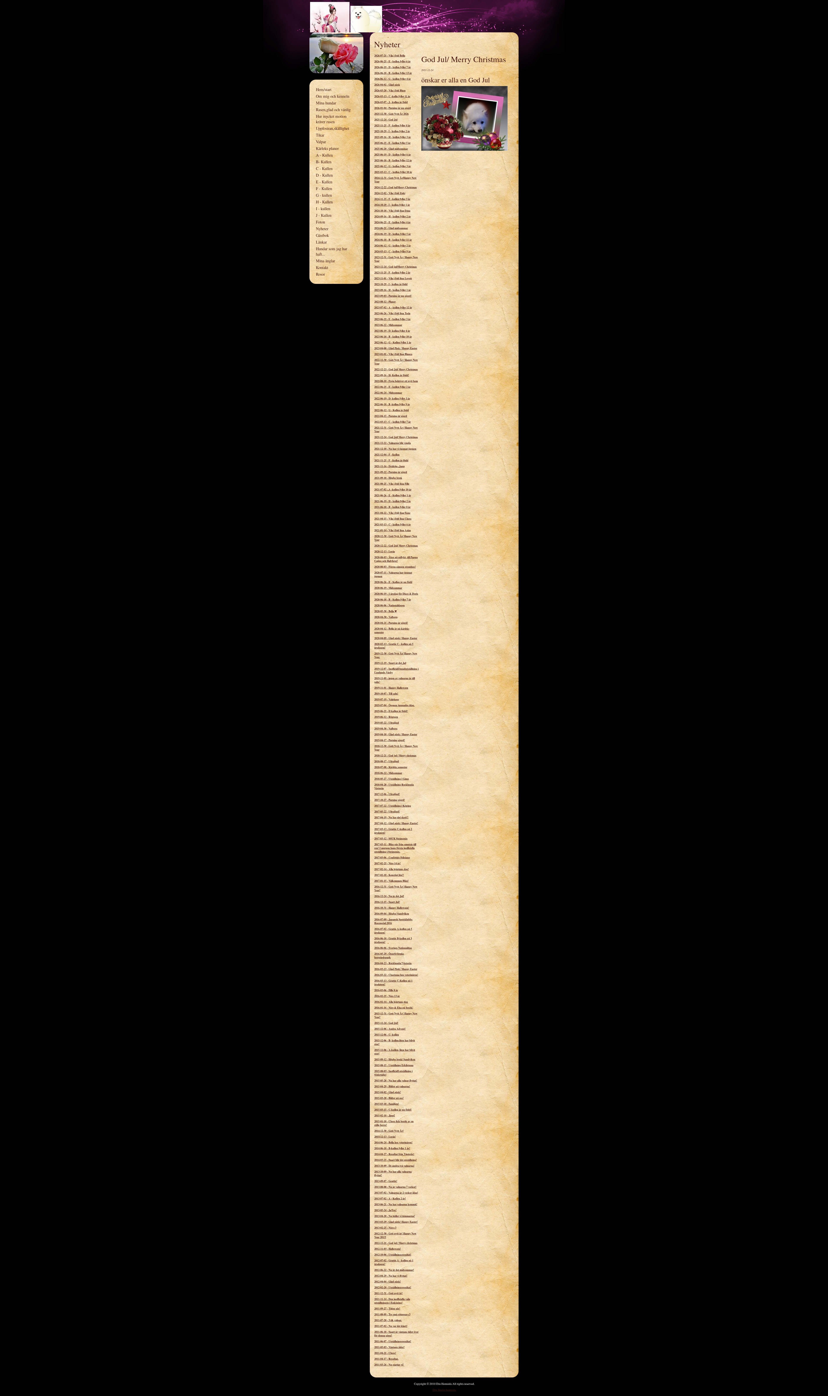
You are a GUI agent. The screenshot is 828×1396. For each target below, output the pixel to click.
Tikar (320, 135)
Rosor (320, 274)
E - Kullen (324, 181)
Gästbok (322, 235)
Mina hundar (326, 102)
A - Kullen (324, 155)
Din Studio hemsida (444, 1390)
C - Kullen (324, 168)
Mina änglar (325, 260)
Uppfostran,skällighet (332, 128)
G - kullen (324, 195)
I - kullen (323, 208)
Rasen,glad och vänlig (333, 109)
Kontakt (322, 267)
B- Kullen (323, 161)
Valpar (321, 141)
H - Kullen (324, 201)
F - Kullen (324, 188)
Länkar (321, 242)
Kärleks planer (327, 148)
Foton (320, 222)
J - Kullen (323, 215)
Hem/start (323, 89)
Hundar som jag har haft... (331, 251)
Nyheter (322, 228)
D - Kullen (324, 175)
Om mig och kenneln (332, 96)
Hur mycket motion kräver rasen (331, 118)
